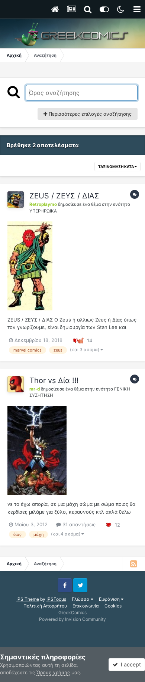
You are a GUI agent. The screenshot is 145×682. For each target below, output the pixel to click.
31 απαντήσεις (78, 524)
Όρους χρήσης (53, 672)
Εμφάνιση (110, 599)
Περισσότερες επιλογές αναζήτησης (89, 114)
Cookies (113, 606)
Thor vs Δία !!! (54, 380)
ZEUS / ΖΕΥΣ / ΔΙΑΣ (64, 195)
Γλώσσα (81, 599)
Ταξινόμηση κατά (116, 166)
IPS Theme (27, 599)
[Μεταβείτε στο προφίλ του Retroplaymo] (15, 199)
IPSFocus (56, 599)
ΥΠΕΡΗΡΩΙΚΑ (43, 211)
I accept (129, 664)
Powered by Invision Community (72, 619)
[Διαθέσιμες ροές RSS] (133, 564)
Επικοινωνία (85, 606)
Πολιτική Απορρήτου (45, 606)
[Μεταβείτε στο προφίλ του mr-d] (15, 384)
